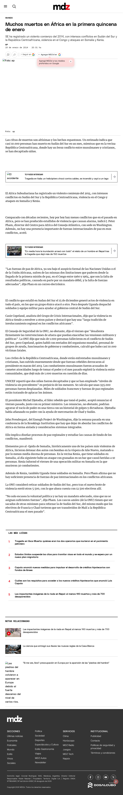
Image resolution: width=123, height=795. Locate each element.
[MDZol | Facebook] (90, 777)
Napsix (66, 758)
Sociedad (40, 735)
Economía (12, 740)
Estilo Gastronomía (44, 749)
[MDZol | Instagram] (98, 777)
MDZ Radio (68, 745)
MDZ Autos (40, 758)
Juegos (67, 749)
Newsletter (40, 762)
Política (38, 731)
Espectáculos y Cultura (46, 744)
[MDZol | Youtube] (105, 777)
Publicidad (96, 736)
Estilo (9, 754)
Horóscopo (68, 740)
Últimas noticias (15, 736)
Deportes (40, 740)
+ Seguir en (26, 55)
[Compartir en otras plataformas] (14, 54)
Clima (66, 736)
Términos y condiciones (103, 753)
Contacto (95, 740)
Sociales (11, 763)
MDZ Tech (68, 754)
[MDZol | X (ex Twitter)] (113, 777)
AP (6, 45)
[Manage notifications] (116, 781)
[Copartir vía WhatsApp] (8, 54)
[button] (5, 6)
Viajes (38, 753)
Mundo (9, 18)
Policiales (11, 745)
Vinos (10, 758)
